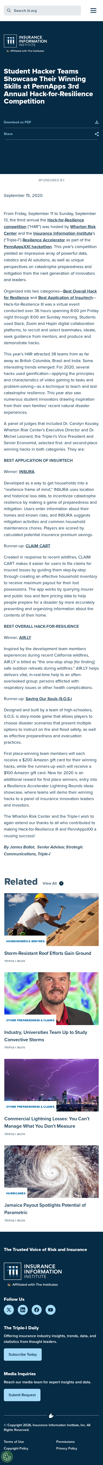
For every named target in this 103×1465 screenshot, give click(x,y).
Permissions (65, 1441)
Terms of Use (14, 1441)
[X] (9, 1310)
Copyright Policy (16, 1448)
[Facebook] (37, 1310)
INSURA (26, 471)
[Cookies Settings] (7, 1457)
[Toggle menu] (93, 10)
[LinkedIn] (23, 1310)
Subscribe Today (23, 1354)
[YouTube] (51, 1310)
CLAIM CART (38, 546)
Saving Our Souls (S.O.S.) (49, 699)
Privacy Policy (66, 1448)
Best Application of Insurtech (65, 297)
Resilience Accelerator (44, 240)
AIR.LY (25, 637)
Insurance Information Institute (62, 233)
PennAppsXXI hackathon (28, 246)
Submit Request (22, 1395)
